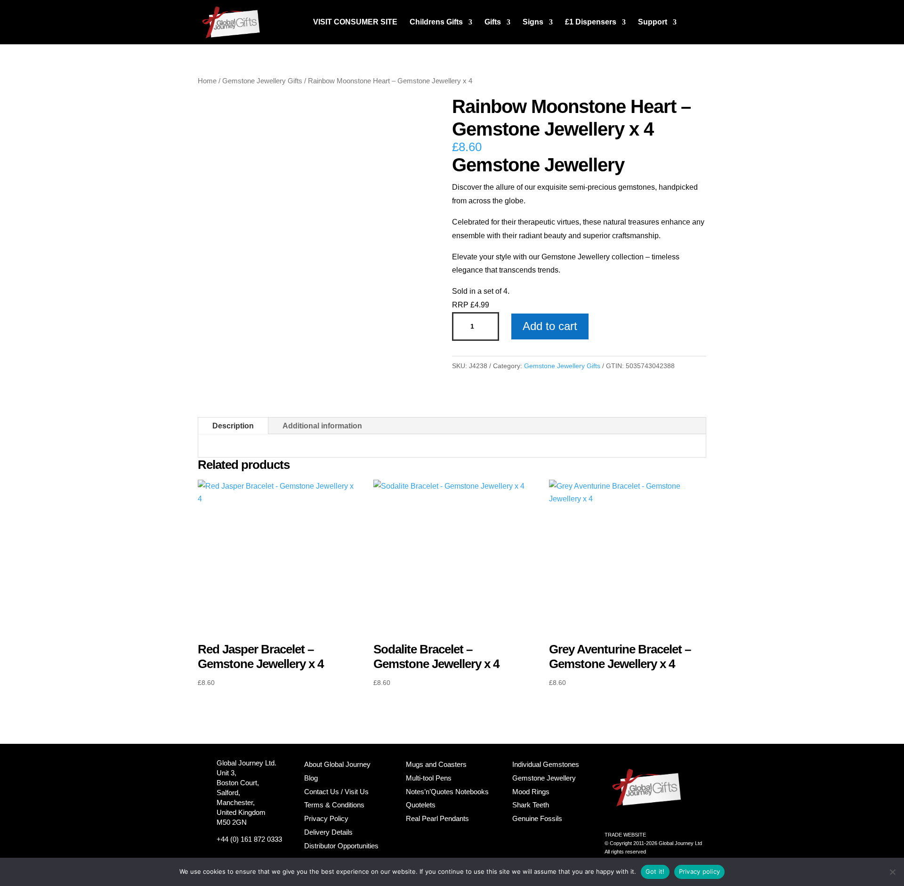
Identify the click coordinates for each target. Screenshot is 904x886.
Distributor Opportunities (341, 846)
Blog (311, 778)
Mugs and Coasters (436, 764)
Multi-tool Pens (429, 778)
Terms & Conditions (334, 805)
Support (652, 22)
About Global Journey (337, 764)
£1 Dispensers (590, 22)
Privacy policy (699, 871)
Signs (533, 22)
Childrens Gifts (436, 22)
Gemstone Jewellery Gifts (262, 81)
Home (207, 81)
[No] (892, 872)
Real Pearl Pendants (437, 818)
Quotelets (421, 805)
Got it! (655, 871)
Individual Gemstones (545, 764)
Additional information (322, 426)
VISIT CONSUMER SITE (355, 22)
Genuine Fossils (537, 818)
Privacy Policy (326, 818)
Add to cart (550, 326)
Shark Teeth (530, 805)
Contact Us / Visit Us (336, 792)
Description (233, 426)
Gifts (492, 22)
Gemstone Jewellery (544, 778)
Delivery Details (328, 832)
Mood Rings (530, 792)
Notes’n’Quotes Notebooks (447, 792)
